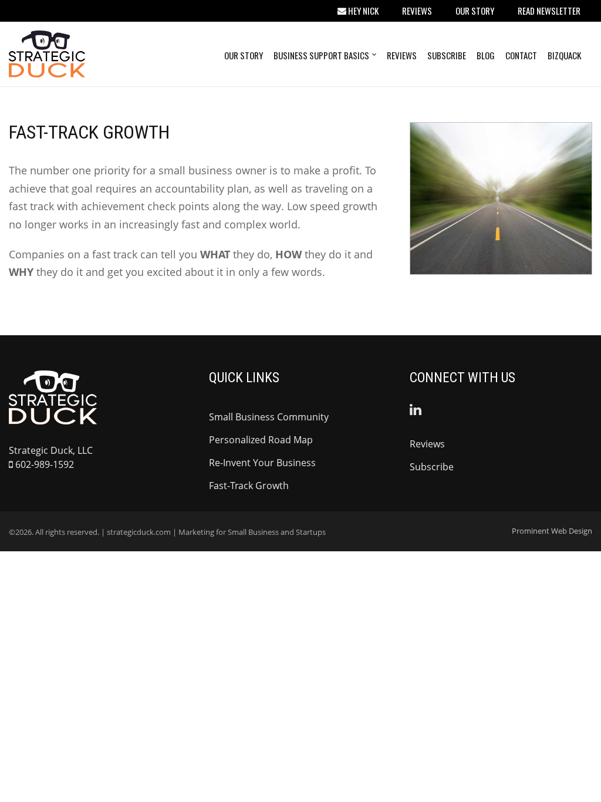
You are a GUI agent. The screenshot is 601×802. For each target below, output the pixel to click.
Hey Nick (362, 10)
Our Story (474, 10)
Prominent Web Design (552, 530)
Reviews (417, 10)
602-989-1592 (43, 464)
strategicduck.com (139, 532)
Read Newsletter (549, 10)
